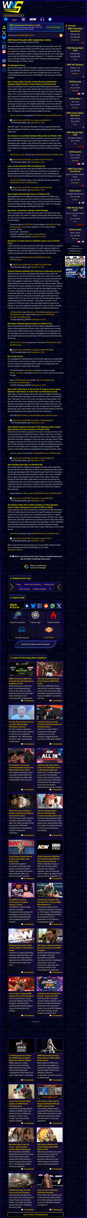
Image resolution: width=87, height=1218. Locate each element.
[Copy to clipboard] (27, 606)
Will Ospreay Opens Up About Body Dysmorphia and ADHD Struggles (49, 948)
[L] (25, 35)
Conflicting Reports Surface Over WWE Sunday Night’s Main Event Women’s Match (20, 1058)
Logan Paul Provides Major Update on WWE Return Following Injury (20, 1103)
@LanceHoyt (15, 180)
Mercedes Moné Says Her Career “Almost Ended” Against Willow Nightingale (20, 1146)
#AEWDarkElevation (42, 115)
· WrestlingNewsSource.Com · (13, 15)
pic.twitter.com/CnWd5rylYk (35, 234)
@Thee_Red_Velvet (18, 342)
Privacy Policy (76, 253)
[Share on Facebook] (40, 606)
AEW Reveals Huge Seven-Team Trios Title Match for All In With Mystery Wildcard (48, 767)
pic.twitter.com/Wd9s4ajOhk (20, 317)
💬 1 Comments (27, 790)
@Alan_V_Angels (16, 373)
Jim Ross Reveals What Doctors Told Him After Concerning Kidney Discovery (49, 813)
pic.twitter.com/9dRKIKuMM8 (42, 350)
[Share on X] (59, 606)
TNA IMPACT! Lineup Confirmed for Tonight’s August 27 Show (18, 902)
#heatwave (75, 73)
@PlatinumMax (16, 312)
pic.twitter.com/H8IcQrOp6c (20, 382)
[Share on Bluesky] (33, 606)
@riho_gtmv (28, 493)
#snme (75, 124)
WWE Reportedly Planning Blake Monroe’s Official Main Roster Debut (48, 1058)
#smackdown (75, 40)
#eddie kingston (39, 589)
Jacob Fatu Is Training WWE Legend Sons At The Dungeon (21, 995)
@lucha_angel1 (16, 453)
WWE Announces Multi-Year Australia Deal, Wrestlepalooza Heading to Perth (21, 681)
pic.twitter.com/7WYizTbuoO (42, 160)
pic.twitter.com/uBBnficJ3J (41, 120)
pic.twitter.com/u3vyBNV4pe (42, 498)
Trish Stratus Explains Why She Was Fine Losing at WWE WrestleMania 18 (49, 902)
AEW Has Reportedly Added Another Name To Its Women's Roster (21, 948)
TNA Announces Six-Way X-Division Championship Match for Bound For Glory (21, 813)
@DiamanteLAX (16, 227)
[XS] (17, 35)
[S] (21, 35)
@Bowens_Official (34, 312)
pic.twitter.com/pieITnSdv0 (41, 538)
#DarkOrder (29, 370)
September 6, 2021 (37, 123)
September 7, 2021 (37, 501)
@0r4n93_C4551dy (15, 550)
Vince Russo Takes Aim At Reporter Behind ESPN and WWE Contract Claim (48, 1103)
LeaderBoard (49, 637)
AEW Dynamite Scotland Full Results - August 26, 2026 (48, 995)
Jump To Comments (17, 622)
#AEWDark (28, 224)
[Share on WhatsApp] (52, 606)
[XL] (27, 35)
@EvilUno (36, 373)
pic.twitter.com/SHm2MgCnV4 (43, 458)
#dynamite (75, 90)
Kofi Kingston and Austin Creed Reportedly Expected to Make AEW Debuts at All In (21, 767)
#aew (19, 584)
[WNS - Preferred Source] (36, 566)
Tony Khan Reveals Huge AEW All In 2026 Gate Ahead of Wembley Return (49, 724)
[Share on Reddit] (46, 606)
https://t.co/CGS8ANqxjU (45, 314)
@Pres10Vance (23, 415)
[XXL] (32, 35)
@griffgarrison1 (50, 312)
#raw (75, 59)
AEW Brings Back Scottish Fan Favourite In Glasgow (20, 1191)
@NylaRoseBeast (28, 257)
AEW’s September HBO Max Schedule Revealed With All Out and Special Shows (48, 859)
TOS (69, 253)
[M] (23, 35)
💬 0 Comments (27, 701)
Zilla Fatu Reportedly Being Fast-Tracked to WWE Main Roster (48, 681)
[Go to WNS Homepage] (13, 7)
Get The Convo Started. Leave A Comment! (35, 644)
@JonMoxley (15, 533)
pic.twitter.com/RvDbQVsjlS (42, 187)
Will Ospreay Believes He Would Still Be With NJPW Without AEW (47, 1146)
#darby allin (49, 584)
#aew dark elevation (32, 584)
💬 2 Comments (55, 1123)
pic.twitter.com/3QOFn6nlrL (42, 265)
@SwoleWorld (51, 224)
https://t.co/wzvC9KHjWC (21, 120)
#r (50, 589)
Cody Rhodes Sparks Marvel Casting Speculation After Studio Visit (20, 859)
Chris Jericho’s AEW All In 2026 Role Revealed (47, 1191)
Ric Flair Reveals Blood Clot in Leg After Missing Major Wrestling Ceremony (21, 724)
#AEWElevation (56, 115)
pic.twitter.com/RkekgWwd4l (42, 420)
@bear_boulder (16, 115)
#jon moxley (25, 589)
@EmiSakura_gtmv (17, 155)
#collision (75, 107)
